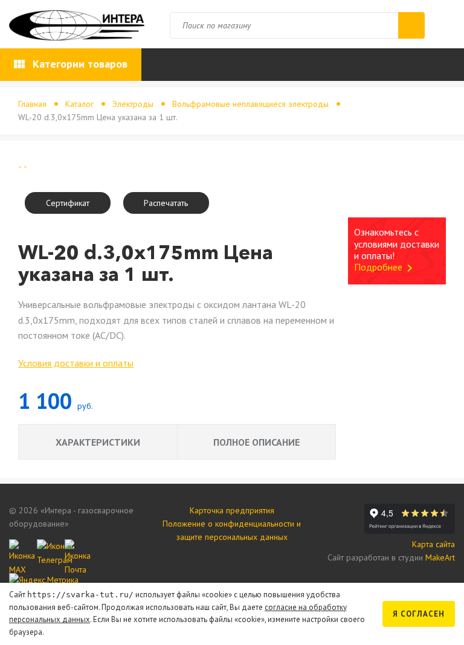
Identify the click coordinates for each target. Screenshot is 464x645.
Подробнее (385, 267)
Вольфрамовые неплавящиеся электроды (250, 103)
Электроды (132, 103)
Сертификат (67, 202)
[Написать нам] (20, 550)
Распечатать (166, 202)
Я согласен (419, 614)
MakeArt (440, 557)
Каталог (79, 103)
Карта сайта (433, 544)
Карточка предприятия (232, 510)
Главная (32, 103)
